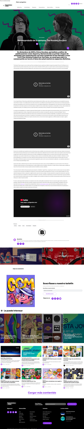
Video (20, 420)
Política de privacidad (33, 420)
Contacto (31, 417)
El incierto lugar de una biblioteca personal (72, 359)
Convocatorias (41, 7)
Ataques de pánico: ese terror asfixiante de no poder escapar (71, 382)
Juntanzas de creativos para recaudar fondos (52, 359)
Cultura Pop (19, 7)
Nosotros (31, 413)
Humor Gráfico (50, 7)
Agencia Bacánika (22, 422)
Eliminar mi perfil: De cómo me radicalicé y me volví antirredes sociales (30, 337)
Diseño (20, 225)
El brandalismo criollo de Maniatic (51, 337)
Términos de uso (32, 419)
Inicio (20, 411)
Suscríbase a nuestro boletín (49, 288)
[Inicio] (7, 5)
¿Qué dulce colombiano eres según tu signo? (52, 382)
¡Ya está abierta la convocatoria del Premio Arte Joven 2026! (73, 337)
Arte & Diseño (27, 7)
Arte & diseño (21, 414)
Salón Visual (21, 417)
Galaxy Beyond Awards (6, 359)
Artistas (15, 225)
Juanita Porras (67, 365)
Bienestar (34, 7)
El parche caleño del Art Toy (29, 381)
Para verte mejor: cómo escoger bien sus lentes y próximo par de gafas (8, 337)
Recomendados (28, 225)
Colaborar (31, 414)
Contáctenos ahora (47, 423)
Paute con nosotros (33, 416)
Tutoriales (57, 7)
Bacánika (39, 43)
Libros (23, 225)
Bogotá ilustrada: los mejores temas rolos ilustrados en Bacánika (10, 382)
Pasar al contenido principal (5, 0)
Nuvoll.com (40, 428)
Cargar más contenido (42, 393)
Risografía (34, 225)
